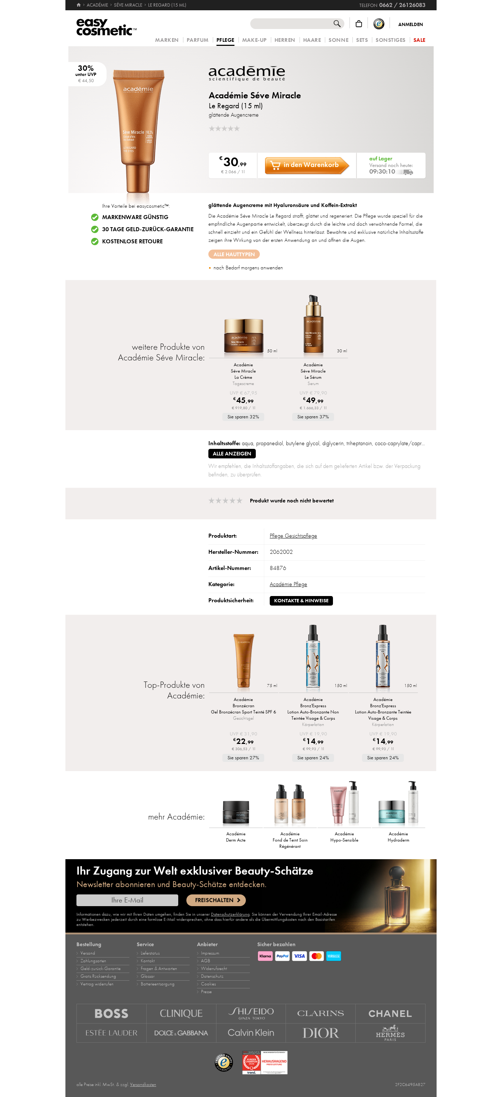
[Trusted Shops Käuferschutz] (378, 23)
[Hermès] (391, 1033)
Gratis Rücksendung (98, 976)
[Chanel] (391, 1013)
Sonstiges (391, 40)
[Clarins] (321, 1013)
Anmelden (410, 25)
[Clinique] (181, 1013)
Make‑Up (254, 40)
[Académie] (253, 73)
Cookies (208, 984)
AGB (205, 961)
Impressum (210, 953)
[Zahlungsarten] (341, 955)
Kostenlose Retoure (132, 241)
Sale (419, 40)
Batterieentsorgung (158, 984)
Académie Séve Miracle (255, 95)
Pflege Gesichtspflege (293, 536)
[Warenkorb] (358, 23)
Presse (206, 992)
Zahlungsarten (93, 961)
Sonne (338, 40)
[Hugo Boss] (111, 1013)
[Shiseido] (251, 1013)
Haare (312, 40)
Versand (87, 953)
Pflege (225, 40)
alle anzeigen (232, 453)
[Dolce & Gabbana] (181, 1033)
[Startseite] (79, 5)
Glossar (147, 976)
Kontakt (148, 961)
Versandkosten (143, 1084)
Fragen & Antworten (159, 968)
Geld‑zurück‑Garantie (100, 968)
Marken (167, 40)
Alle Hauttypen (234, 254)
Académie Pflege (288, 584)
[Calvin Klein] (251, 1033)
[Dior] (321, 1033)
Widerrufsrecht (214, 968)
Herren (285, 40)
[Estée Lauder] (111, 1033)
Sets (362, 40)
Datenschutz (212, 976)
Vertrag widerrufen (97, 984)
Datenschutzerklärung (230, 914)
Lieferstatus (150, 953)
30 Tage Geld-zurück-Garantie (148, 229)
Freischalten (214, 900)
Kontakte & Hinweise (301, 600)
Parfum (198, 40)
